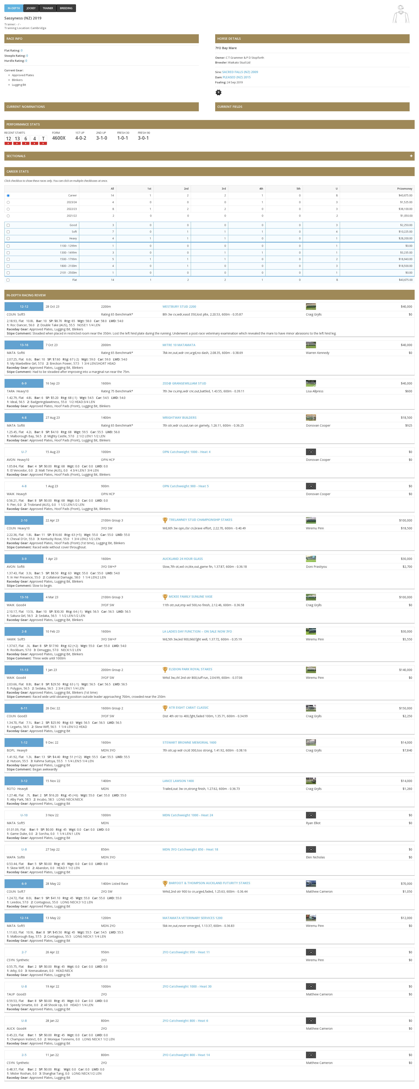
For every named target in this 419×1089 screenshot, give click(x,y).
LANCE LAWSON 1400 (178, 781)
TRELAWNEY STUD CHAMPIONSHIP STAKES (200, 520)
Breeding (66, 8)
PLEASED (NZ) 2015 (237, 77)
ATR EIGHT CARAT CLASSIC (189, 707)
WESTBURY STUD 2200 (179, 306)
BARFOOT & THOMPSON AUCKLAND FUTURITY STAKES (209, 883)
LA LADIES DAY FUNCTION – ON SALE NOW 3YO (197, 631)
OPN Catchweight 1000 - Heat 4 (186, 452)
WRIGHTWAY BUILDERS (179, 417)
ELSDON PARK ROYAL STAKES (190, 669)
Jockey (31, 8)
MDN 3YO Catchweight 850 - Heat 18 (190, 849)
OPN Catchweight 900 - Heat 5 (186, 486)
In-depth (14, 8)
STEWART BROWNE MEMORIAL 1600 (189, 742)
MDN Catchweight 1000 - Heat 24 (188, 815)
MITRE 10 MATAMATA (179, 345)
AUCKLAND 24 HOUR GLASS (183, 559)
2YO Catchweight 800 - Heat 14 (186, 1055)
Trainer (48, 8)
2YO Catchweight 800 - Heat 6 (185, 1021)
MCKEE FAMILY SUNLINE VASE (191, 596)
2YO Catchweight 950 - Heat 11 (186, 952)
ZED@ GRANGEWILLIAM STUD (184, 383)
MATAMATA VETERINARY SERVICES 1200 (192, 918)
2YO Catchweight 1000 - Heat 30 (187, 986)
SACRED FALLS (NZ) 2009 (240, 72)
